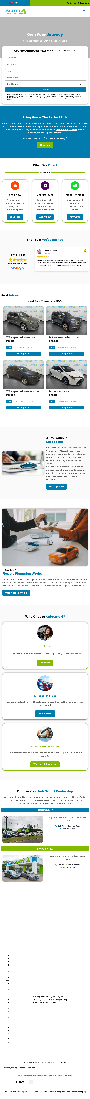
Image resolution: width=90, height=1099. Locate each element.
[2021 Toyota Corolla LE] (66, 386)
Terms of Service (27, 1067)
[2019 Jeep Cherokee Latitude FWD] (23, 386)
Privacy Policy (55, 1092)
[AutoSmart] (16, 11)
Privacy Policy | (11, 1067)
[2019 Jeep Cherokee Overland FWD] (23, 332)
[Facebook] (31, 1082)
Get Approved (23, 353)
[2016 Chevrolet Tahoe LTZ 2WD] (66, 332)
